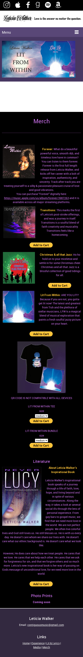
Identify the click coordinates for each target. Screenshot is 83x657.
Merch (46, 647)
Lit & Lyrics (53, 643)
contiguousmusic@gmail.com (45, 625)
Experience (38, 643)
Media (37, 647)
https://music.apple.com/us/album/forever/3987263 (36, 198)
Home (26, 643)
